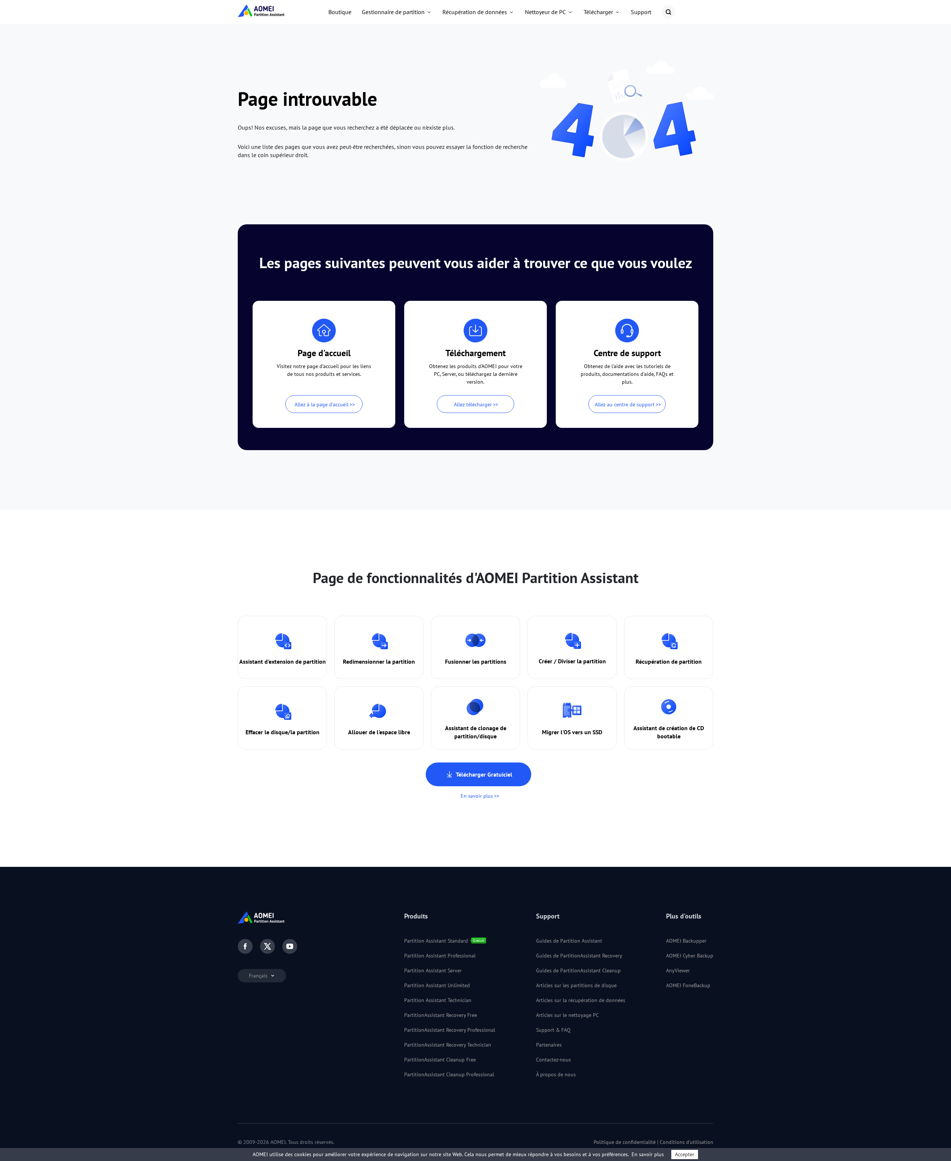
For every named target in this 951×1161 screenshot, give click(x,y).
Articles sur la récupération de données (580, 1000)
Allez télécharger (473, 404)
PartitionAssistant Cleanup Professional (449, 1074)
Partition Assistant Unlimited (437, 985)
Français (259, 975)
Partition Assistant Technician (437, 1000)
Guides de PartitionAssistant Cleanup (578, 970)
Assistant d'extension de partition (282, 661)
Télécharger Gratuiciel (484, 774)
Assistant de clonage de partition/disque (475, 732)
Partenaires (549, 1044)
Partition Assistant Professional (440, 955)
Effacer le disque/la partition (282, 732)
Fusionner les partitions (475, 661)
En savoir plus (477, 796)
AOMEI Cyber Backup (689, 955)
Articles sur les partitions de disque (576, 985)
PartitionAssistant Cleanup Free (440, 1059)
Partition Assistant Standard (436, 940)
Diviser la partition (582, 661)
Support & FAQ (553, 1030)
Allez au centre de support (625, 404)
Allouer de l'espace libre (379, 732)
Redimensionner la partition (379, 661)
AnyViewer (678, 970)
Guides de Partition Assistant (569, 940)
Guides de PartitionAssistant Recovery (579, 955)
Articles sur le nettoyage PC (567, 1015)
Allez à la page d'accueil (321, 404)
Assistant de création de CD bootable (668, 732)
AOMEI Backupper (686, 940)
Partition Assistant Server (433, 970)
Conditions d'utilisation (686, 1142)
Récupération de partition (669, 661)
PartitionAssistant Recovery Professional (449, 1030)
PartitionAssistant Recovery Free (440, 1015)
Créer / (547, 661)
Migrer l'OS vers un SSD (572, 732)
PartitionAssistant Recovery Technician (447, 1044)
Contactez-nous (553, 1059)
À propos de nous (556, 1074)
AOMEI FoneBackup (688, 985)
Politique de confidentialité (625, 1142)
